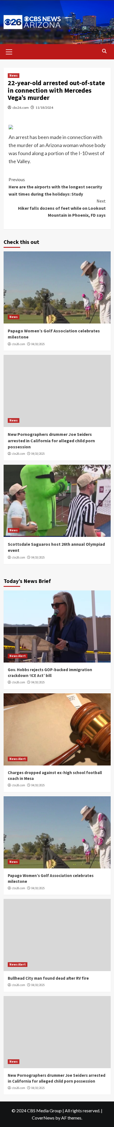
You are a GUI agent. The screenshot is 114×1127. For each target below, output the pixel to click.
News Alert (17, 656)
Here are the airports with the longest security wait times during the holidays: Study (55, 186)
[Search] (104, 51)
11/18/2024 (44, 107)
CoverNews (43, 1117)
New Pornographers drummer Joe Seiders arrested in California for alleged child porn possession (51, 440)
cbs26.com (20, 107)
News (13, 75)
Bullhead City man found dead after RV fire (48, 978)
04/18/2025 (38, 344)
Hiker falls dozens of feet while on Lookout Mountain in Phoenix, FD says (62, 208)
